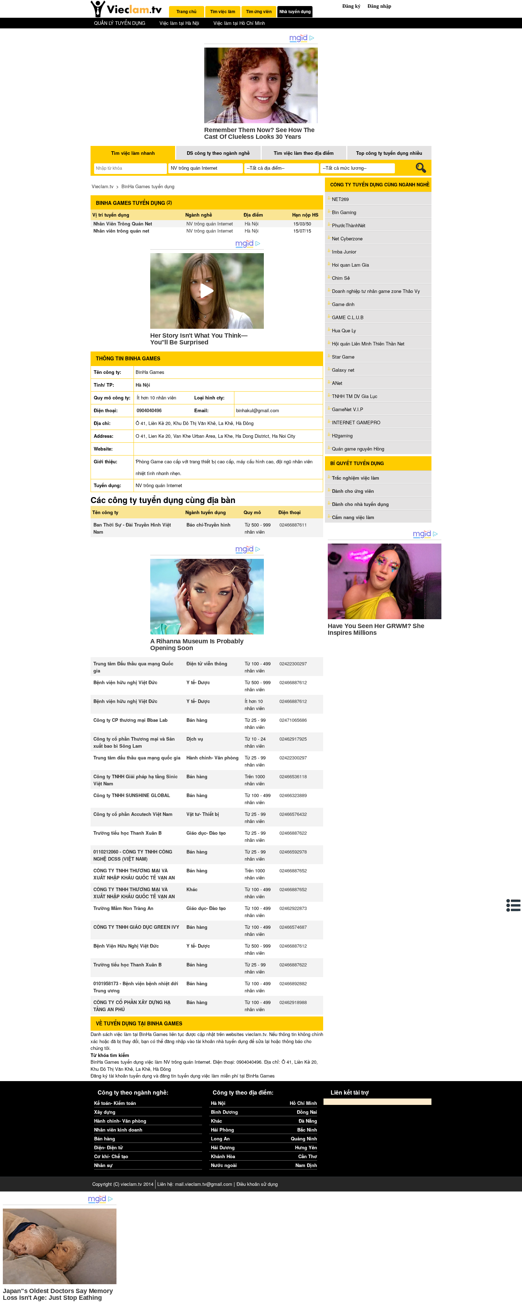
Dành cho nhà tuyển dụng (360, 504)
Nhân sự (103, 1165)
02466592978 (293, 851)
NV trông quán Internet (209, 223)
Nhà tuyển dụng (295, 12)
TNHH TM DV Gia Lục (354, 396)
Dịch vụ (194, 738)
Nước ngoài (224, 1165)
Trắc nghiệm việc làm (356, 477)
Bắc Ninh (307, 1129)
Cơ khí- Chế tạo (111, 1156)
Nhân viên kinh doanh (118, 1129)
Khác (191, 889)
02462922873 (293, 908)
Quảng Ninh (304, 1138)
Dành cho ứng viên (353, 490)
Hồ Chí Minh (303, 1103)
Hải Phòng (222, 1129)
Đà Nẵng (308, 1120)
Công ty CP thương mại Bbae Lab (130, 719)
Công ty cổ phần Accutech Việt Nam (133, 814)
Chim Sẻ (341, 277)
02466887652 (293, 870)
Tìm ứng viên (259, 12)
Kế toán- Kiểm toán (115, 1103)
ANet (337, 383)
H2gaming (342, 435)
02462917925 (293, 738)
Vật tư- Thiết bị (202, 814)
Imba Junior (344, 251)
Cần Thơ (307, 1156)
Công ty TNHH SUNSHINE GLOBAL (131, 795)
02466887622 (293, 832)
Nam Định (306, 1165)
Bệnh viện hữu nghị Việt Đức (125, 682)
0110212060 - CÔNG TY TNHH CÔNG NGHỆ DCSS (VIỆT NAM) (132, 855)
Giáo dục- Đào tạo (206, 832)
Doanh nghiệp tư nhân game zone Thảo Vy (376, 291)
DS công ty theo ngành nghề (218, 152)
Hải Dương (223, 1147)
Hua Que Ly (344, 330)
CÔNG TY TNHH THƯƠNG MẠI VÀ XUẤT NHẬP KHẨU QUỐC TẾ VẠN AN (134, 874)
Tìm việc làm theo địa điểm (304, 152)
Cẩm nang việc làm (353, 517)
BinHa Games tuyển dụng (147, 186)
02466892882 (293, 983)
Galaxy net (343, 369)
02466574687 (293, 926)
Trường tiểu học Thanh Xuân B (127, 832)
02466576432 (293, 814)
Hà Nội (252, 223)
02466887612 (293, 682)
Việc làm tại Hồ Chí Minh (239, 23)
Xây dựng (104, 1111)
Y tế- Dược (198, 682)
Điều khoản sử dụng (257, 1184)
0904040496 (149, 410)
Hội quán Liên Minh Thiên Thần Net (368, 343)
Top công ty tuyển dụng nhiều (389, 152)
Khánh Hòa (223, 1156)
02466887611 (293, 524)
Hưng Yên (306, 1147)
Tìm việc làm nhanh (133, 152)
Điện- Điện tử (108, 1147)
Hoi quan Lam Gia (350, 264)
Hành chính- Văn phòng (212, 757)
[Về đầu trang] (515, 1296)
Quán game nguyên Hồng (358, 448)
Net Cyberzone (347, 238)
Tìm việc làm (222, 12)
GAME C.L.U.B (348, 317)
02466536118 (293, 776)
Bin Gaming (344, 212)
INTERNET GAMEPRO (356, 422)
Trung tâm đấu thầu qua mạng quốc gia (136, 757)
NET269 (340, 199)
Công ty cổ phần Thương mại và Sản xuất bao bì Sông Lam (134, 742)
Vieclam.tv (103, 186)
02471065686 (293, 719)
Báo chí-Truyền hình (208, 524)
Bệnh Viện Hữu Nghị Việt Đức (126, 945)
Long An (220, 1138)
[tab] (186, 11)
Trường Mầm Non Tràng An (123, 908)
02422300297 (293, 663)
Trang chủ (186, 12)
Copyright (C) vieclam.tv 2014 (122, 1184)
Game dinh (343, 304)
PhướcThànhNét (348, 225)
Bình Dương (224, 1111)
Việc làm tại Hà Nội (179, 23)
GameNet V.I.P (347, 409)
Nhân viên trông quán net (121, 230)
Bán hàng (196, 719)
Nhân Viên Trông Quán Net (122, 223)
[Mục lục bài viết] (513, 905)
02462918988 (293, 1002)
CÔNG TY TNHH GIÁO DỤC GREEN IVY (136, 926)
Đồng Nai (307, 1111)
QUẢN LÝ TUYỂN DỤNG (119, 23)
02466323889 (293, 795)
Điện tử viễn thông (206, 663)
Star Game (343, 356)
